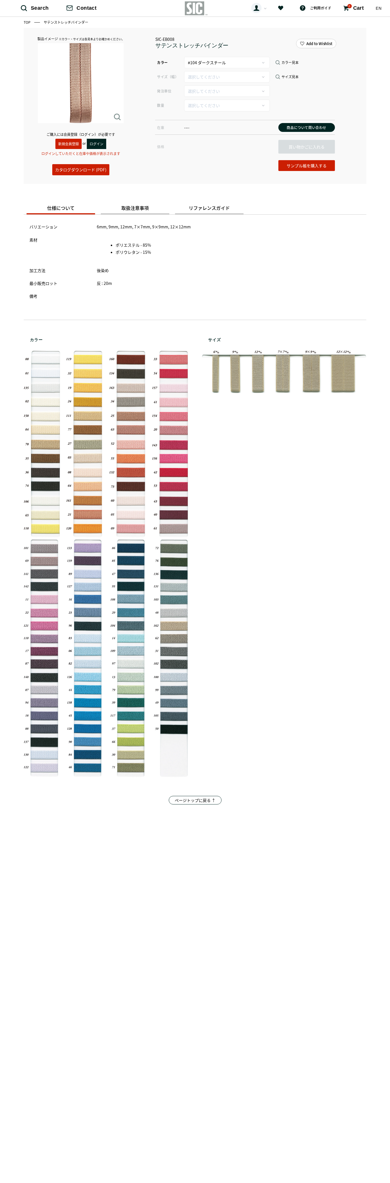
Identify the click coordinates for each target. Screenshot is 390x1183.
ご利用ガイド (320, 8)
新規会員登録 (68, 143)
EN (378, 8)
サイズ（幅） (167, 76)
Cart (356, 8)
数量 (160, 105)
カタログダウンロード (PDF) (80, 169)
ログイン (96, 143)
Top (27, 22)
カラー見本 (290, 62)
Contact (87, 8)
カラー (162, 62)
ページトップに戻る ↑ (195, 800)
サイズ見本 (290, 77)
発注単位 (164, 90)
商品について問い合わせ (306, 127)
